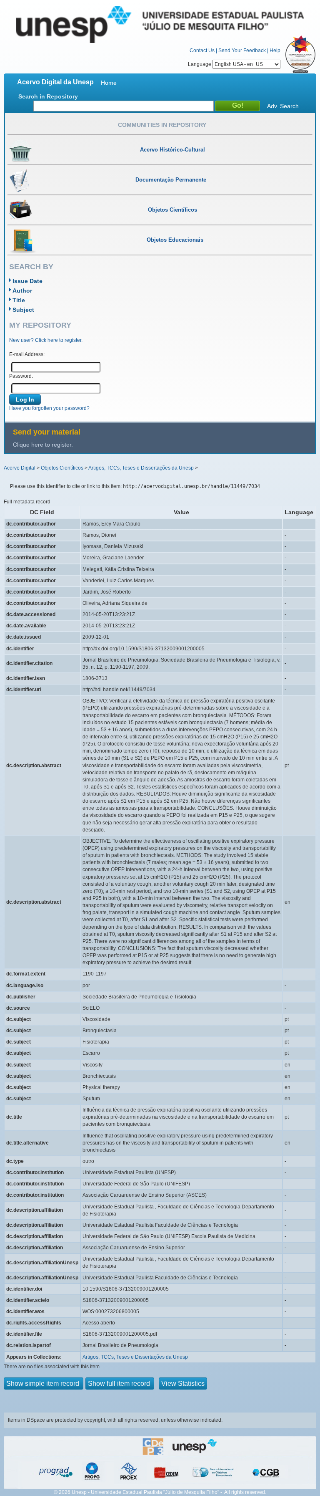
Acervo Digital (19, 468)
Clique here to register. (43, 444)
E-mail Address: (27, 354)
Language (200, 64)
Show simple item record (43, 1383)
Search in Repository (48, 96)
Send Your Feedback (242, 50)
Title (18, 300)
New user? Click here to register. (45, 340)
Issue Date (27, 281)
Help (275, 50)
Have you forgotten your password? (49, 408)
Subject (23, 309)
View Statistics (183, 1383)
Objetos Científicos (62, 468)
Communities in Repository (162, 124)
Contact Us (202, 50)
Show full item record (120, 1383)
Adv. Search (283, 106)
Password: (21, 376)
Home (109, 82)
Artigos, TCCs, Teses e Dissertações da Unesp (141, 468)
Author (22, 290)
